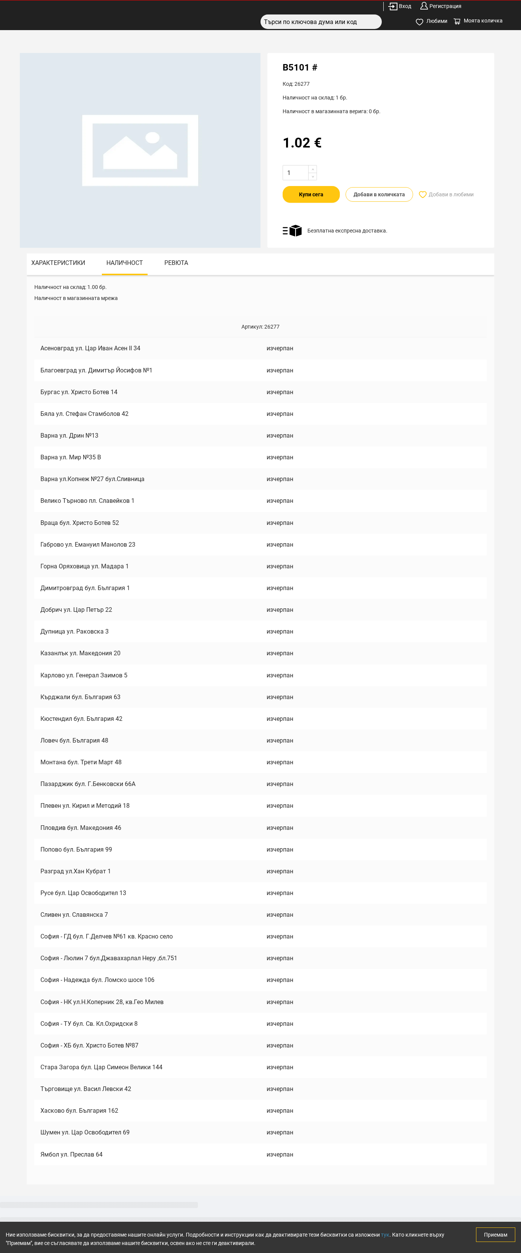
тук (385, 1235)
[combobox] (321, 21)
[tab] (58, 264)
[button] (313, 169)
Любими (436, 21)
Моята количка (483, 21)
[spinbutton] (300, 172)
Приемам (495, 1235)
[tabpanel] (260, 729)
